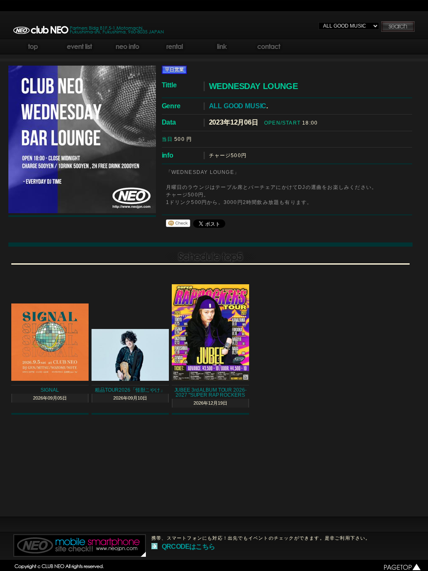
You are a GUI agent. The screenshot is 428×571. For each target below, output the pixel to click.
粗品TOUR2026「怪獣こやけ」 (130, 390)
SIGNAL (50, 390)
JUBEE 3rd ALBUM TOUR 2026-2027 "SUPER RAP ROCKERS (210, 392)
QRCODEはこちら (188, 546)
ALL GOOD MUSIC (238, 106)
